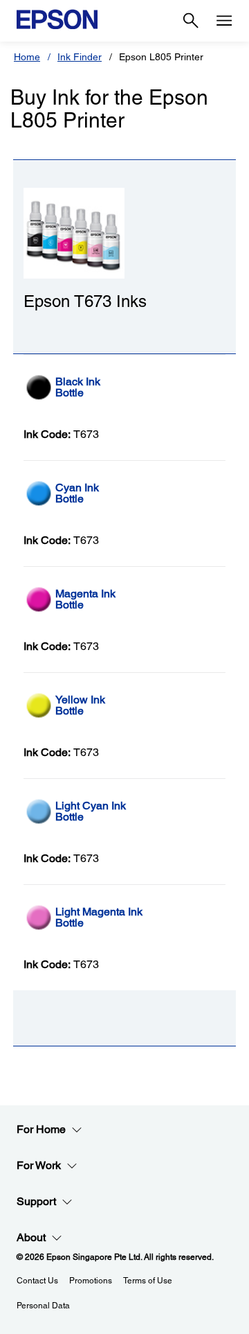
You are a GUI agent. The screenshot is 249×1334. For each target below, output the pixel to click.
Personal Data (43, 1305)
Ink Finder (79, 56)
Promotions (90, 1280)
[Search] (191, 21)
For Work (39, 1165)
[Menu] (224, 21)
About (31, 1237)
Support (36, 1201)
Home (27, 56)
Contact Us (37, 1280)
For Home (41, 1129)
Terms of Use (147, 1280)
